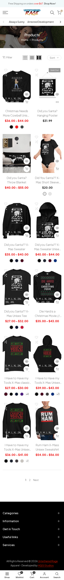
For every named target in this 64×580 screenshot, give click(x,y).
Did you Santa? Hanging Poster (47, 113)
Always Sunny (17, 21)
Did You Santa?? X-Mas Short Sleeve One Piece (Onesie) (47, 180)
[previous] (4, 21)
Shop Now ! (50, 3)
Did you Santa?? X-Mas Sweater (16, 247)
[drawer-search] (52, 13)
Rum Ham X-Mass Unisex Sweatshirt (47, 447)
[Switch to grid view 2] (38, 57)
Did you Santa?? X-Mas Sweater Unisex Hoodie (47, 247)
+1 (27, 461)
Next (36, 480)
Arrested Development (40, 21)
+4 (27, 394)
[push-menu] (5, 12)
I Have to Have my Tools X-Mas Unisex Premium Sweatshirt (16, 447)
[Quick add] (26, 102)
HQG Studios (46, 565)
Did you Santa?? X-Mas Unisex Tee (16, 313)
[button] (5, 70)
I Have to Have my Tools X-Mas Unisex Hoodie (47, 380)
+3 (58, 394)
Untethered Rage (48, 561)
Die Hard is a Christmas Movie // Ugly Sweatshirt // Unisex (47, 313)
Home (24, 39)
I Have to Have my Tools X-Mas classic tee (17, 380)
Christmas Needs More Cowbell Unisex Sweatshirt (17, 113)
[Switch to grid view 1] (32, 57)
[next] (59, 21)
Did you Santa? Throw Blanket (17, 180)
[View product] (57, 102)
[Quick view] (26, 94)
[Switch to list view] (25, 57)
